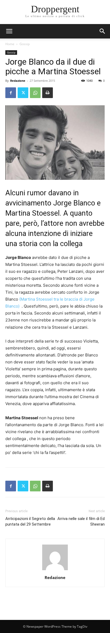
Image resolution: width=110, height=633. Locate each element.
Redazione (17, 81)
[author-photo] (55, 570)
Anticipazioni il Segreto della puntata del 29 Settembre (30, 521)
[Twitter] (23, 92)
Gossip (24, 44)
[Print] (47, 92)
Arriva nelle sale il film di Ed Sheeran (81, 521)
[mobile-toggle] (9, 31)
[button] (102, 31)
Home (9, 44)
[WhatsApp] (35, 92)
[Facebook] (10, 92)
